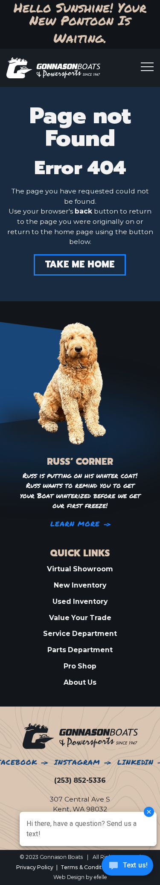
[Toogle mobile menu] (147, 66)
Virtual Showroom (80, 569)
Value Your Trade (80, 618)
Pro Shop (80, 666)
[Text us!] (127, 867)
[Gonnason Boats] (80, 735)
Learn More (75, 524)
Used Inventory (80, 601)
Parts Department (80, 650)
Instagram (77, 762)
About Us (80, 682)
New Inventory (80, 585)
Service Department (80, 634)
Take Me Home (80, 265)
